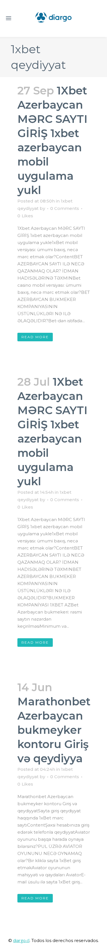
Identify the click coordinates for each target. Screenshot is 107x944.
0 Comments (64, 208)
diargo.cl (21, 940)
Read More (35, 337)
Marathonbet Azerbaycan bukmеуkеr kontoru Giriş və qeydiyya (53, 730)
